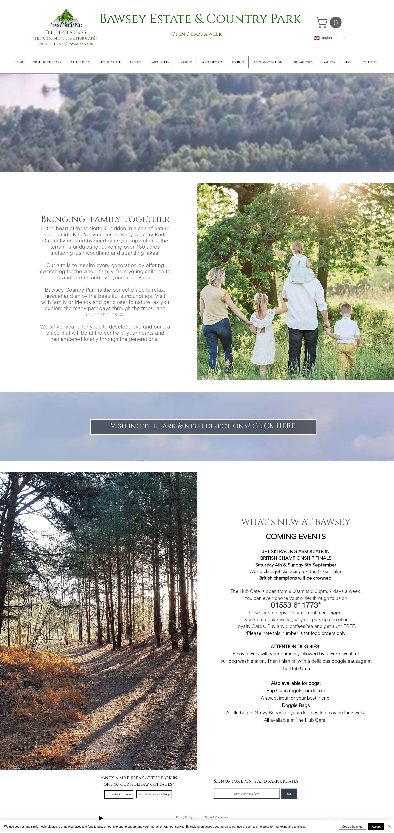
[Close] (389, 826)
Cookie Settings (352, 826)
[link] (330, 22)
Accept (376, 826)
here (335, 612)
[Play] (101, 818)
